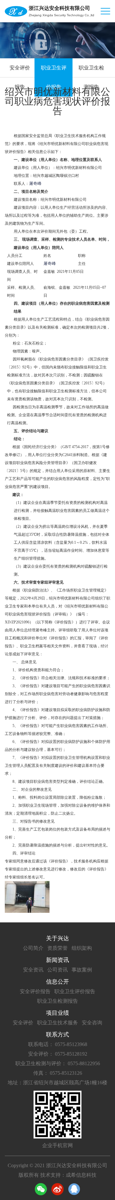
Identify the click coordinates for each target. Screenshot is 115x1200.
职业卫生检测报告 (91, 77)
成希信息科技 (81, 1175)
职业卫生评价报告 (53, 77)
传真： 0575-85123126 (57, 1073)
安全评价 (23, 1022)
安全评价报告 (20, 77)
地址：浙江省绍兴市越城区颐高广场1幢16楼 (57, 1082)
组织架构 (82, 948)
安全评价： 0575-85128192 (57, 1054)
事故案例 (82, 969)
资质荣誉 (57, 948)
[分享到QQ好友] (74, 1189)
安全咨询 (92, 1022)
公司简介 (33, 948)
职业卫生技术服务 (57, 1022)
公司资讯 (57, 969)
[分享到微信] (41, 1189)
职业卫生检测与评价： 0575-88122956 (57, 1063)
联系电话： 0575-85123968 (57, 1044)
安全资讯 (33, 969)
